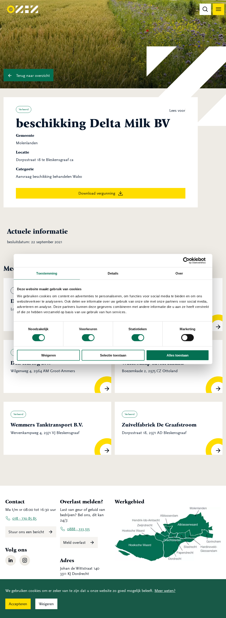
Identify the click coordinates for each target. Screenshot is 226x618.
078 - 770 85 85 (24, 518)
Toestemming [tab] (46, 273)
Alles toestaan (177, 355)
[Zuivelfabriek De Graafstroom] (168, 428)
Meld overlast (75, 542)
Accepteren (18, 604)
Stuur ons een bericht (26, 532)
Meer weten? (164, 590)
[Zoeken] (205, 9)
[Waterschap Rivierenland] (168, 366)
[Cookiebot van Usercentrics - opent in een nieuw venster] (189, 260)
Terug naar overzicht (32, 75)
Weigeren (48, 355)
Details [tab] (113, 273)
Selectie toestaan (113, 355)
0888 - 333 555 (78, 529)
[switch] (88, 337)
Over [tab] (179, 273)
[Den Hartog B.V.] (57, 366)
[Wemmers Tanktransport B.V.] (57, 428)
